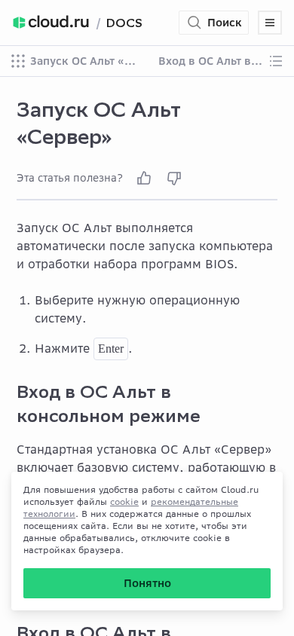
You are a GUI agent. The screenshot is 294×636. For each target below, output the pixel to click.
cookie (124, 501)
